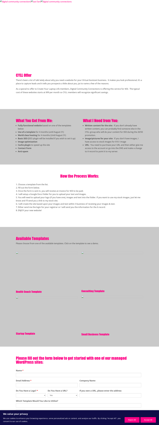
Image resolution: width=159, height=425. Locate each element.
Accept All (148, 420)
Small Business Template (95, 334)
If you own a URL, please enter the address (100, 390)
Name (19, 370)
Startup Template (25, 333)
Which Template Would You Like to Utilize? (37, 401)
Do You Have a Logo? (27, 390)
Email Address (23, 380)
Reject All (132, 420)
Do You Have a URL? (57, 390)
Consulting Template (92, 291)
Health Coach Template (29, 291)
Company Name (87, 380)
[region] (79, 417)
